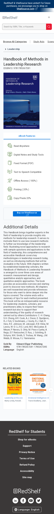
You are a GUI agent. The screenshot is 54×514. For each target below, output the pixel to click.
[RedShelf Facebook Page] (23, 502)
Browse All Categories (15, 41)
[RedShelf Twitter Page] (39, 502)
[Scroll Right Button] (51, 390)
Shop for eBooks (27, 439)
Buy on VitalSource (27, 213)
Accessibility (27, 471)
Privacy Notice (27, 452)
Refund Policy (27, 464)
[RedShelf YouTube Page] (31, 502)
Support (27, 446)
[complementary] (27, 385)
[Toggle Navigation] (49, 18)
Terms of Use (27, 458)
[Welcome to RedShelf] (10, 17)
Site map (27, 477)
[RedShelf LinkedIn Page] (15, 502)
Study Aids (38, 41)
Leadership (13, 49)
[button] (26, 146)
